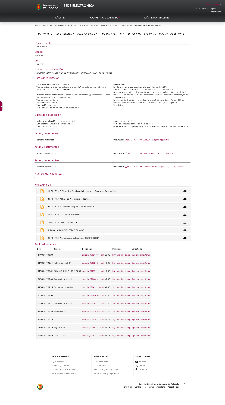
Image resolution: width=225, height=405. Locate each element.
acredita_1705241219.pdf (93, 319)
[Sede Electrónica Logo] (47, 7)
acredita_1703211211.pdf (93, 263)
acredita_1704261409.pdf (93, 295)
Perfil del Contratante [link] (54, 25)
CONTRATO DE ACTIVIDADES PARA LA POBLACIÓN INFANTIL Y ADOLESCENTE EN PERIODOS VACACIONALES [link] (114, 25)
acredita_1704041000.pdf (93, 279)
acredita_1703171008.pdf (93, 255)
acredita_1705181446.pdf (93, 311)
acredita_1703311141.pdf (93, 271)
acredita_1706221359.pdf (93, 335)
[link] (213, 4)
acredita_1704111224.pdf (93, 287)
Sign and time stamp (121, 255)
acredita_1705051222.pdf (93, 303)
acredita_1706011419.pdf (93, 327)
